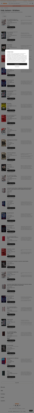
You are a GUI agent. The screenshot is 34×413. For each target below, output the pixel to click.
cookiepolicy (23, 61)
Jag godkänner (17, 64)
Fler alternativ (17, 66)
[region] (17, 59)
